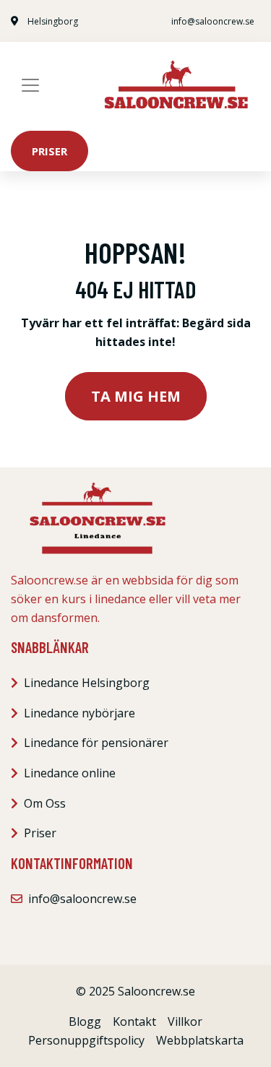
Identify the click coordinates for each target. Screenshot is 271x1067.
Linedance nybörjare (79, 713)
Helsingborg (52, 21)
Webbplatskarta (200, 1040)
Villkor (185, 1021)
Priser (49, 151)
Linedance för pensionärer (96, 743)
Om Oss (45, 803)
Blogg (85, 1021)
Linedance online (70, 773)
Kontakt (134, 1021)
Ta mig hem (136, 396)
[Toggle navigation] (30, 85)
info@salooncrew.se (212, 21)
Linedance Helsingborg (87, 683)
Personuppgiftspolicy (86, 1040)
